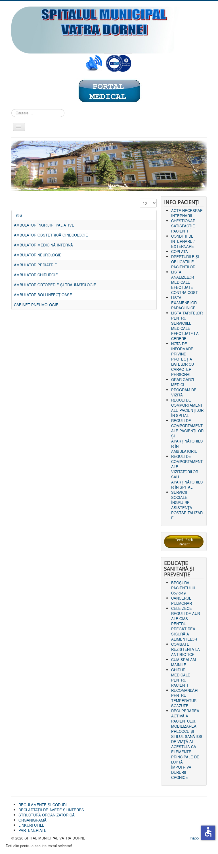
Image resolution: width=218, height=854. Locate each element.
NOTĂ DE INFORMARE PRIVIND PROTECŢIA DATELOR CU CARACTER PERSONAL (182, 359)
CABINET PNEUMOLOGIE (36, 304)
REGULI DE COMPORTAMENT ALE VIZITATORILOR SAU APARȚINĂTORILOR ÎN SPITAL (187, 472)
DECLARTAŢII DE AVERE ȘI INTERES (51, 809)
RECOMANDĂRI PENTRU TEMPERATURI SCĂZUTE (184, 698)
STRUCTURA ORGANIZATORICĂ (46, 815)
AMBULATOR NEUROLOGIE (38, 255)
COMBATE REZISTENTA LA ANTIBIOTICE (185, 649)
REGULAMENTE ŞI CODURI (42, 804)
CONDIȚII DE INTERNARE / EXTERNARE (183, 241)
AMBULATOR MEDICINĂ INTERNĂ (43, 245)
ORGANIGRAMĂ (32, 820)
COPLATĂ (179, 251)
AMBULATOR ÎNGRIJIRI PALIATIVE (44, 225)
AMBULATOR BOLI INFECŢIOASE (43, 294)
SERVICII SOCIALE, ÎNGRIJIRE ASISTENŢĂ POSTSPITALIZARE (187, 504)
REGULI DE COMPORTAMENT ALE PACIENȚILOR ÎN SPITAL (187, 407)
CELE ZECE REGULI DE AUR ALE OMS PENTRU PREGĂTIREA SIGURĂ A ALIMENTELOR (185, 624)
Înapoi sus (198, 838)
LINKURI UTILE (31, 825)
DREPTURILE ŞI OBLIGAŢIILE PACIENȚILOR (185, 261)
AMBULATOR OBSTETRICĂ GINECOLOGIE (51, 235)
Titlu (18, 215)
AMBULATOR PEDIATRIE (35, 264)
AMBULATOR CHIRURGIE (36, 274)
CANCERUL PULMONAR (181, 600)
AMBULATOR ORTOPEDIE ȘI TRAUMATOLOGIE (55, 284)
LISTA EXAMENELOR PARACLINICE (184, 302)
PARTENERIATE (32, 830)
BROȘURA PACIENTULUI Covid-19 (183, 588)
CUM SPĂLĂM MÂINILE (183, 662)
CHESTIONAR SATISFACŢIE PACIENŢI (183, 226)
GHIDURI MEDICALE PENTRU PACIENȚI (180, 677)
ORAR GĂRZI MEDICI (182, 382)
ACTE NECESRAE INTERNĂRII (187, 213)
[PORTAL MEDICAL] (109, 90)
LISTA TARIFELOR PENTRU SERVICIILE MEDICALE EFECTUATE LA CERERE (187, 325)
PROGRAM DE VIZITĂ (183, 392)
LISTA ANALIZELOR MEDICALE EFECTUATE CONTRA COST (184, 282)
